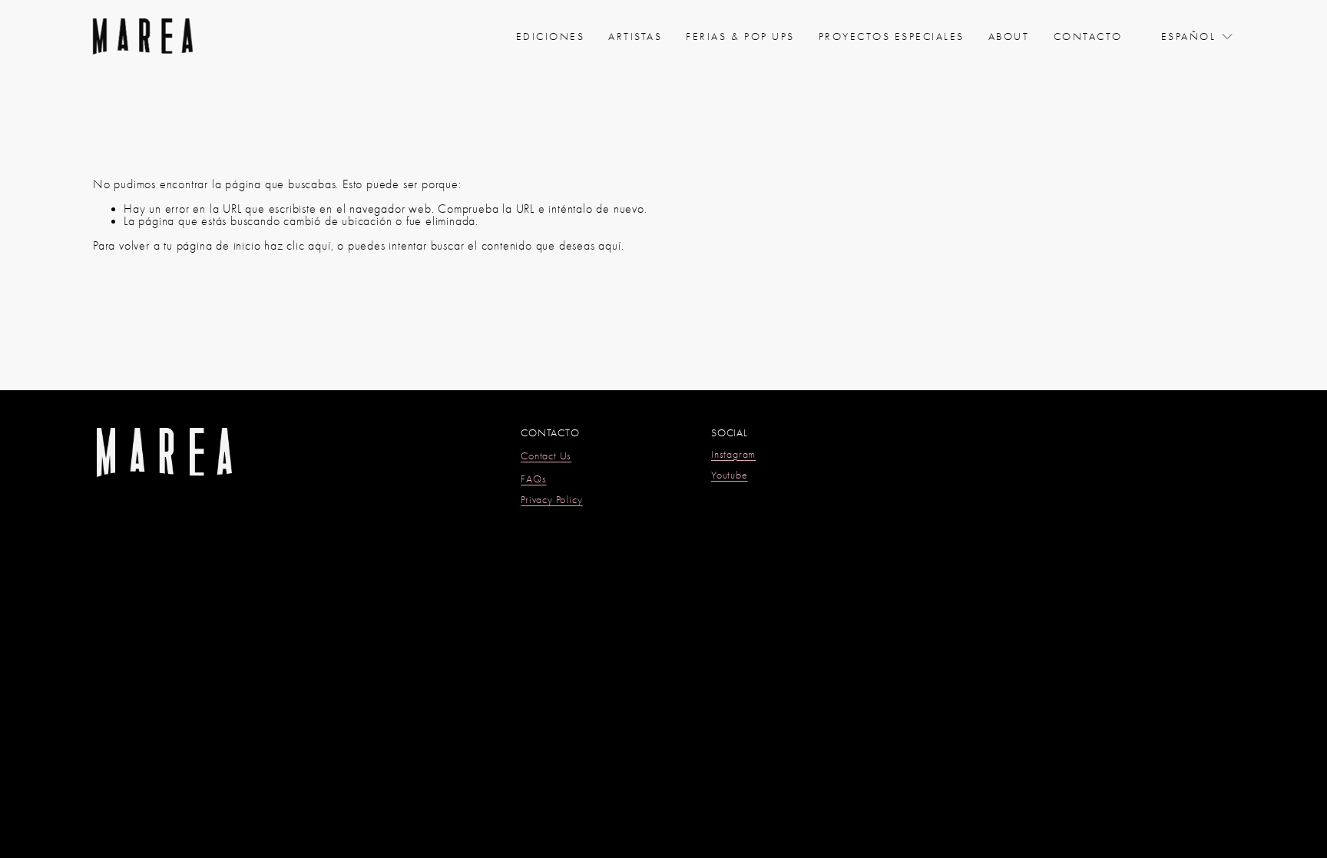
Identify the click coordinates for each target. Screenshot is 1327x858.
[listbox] (1197, 36)
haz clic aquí (297, 246)
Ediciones (550, 36)
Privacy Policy (551, 500)
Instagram (733, 454)
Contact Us (546, 456)
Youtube (729, 475)
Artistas (635, 36)
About (1009, 36)
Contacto (1088, 36)
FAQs (533, 479)
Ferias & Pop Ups (740, 36)
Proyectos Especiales (892, 36)
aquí (609, 246)
